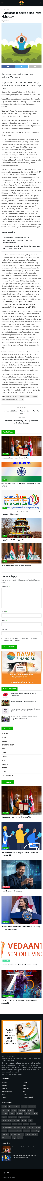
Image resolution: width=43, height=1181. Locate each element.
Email (4, 621)
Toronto (13, 1134)
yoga (21, 400)
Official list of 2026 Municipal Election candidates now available (24, 1156)
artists (4, 1106)
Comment (6, 586)
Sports (4, 768)
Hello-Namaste (7, 1127)
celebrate (22, 1110)
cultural (27, 1113)
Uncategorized (7, 775)
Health (4, 756)
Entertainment (8, 745)
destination (12, 1117)
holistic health (25, 397)
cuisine (12, 1113)
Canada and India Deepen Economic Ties (16, 237)
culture (8, 397)
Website (4, 629)
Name (4, 612)
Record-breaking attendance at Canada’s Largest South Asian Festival (24, 718)
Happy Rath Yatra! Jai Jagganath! (13, 540)
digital (21, 1117)
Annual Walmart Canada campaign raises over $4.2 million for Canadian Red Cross (25, 710)
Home (3, 9)
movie (38, 1127)
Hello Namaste (10, 1177)
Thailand (5, 1134)
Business (5, 737)
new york (12, 1131)
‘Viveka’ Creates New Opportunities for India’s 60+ (20, 965)
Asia (10, 1106)
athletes (16, 1106)
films (14, 1124)
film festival (6, 1124)
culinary (19, 1113)
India (8, 9)
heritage (17, 1127)
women (34, 1134)
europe (16, 1120)
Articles (5, 733)
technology (35, 1131)
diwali (27, 1117)
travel (28, 1134)
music (4, 1131)
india (24, 1127)
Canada (5, 453)
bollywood (5, 1110)
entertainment (7, 1120)
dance (4, 1117)
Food (3, 749)
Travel (4, 772)
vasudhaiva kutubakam (10, 400)
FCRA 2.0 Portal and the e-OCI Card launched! (16, 566)
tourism (34, 397)
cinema (4, 1113)
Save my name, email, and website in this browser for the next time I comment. (22, 640)
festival (15, 397)
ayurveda (32, 1106)
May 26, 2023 (5, 21)
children (30, 1110)
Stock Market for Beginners (12, 891)
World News (6, 1138)
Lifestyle (5, 764)
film (30, 1120)
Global (4, 752)
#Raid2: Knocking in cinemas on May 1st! (23, 701)
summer (26, 1131)
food (19, 1124)
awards (24, 1106)
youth (20, 1138)
